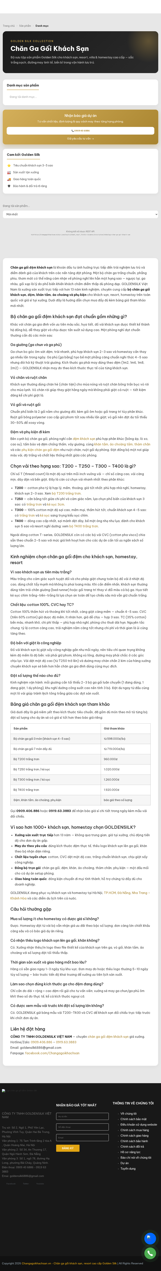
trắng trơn (34, 504)
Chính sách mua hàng (135, 1130)
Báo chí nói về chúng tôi (136, 1157)
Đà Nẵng (123, 893)
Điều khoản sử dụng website (139, 1124)
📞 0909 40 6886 (80, 130)
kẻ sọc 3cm (55, 504)
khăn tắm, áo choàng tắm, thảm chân (122, 444)
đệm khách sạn (84, 439)
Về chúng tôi (128, 1113)
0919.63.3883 (66, 1042)
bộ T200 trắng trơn (66, 493)
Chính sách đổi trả (132, 1146)
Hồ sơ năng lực (131, 1152)
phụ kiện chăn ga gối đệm (40, 450)
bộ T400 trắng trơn (83, 526)
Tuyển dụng (128, 1168)
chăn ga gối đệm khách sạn (108, 1037)
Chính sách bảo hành (134, 1141)
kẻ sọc (45, 515)
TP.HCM (110, 893)
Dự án (125, 1163)
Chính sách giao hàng (134, 1135)
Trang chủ (9, 25)
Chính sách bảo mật (133, 1119)
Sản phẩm (25, 25)
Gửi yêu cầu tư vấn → (80, 138)
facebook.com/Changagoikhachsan (52, 1053)
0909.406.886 (41, 1042)
